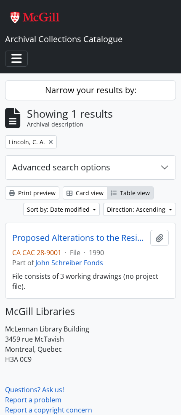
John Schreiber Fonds (69, 262)
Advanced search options (61, 167)
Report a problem (33, 399)
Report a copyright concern (48, 410)
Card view (89, 193)
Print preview (36, 193)
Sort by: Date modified (59, 209)
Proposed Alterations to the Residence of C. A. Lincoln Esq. (79, 238)
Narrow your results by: (90, 90)
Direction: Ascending (137, 209)
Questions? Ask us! (34, 389)
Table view (134, 193)
